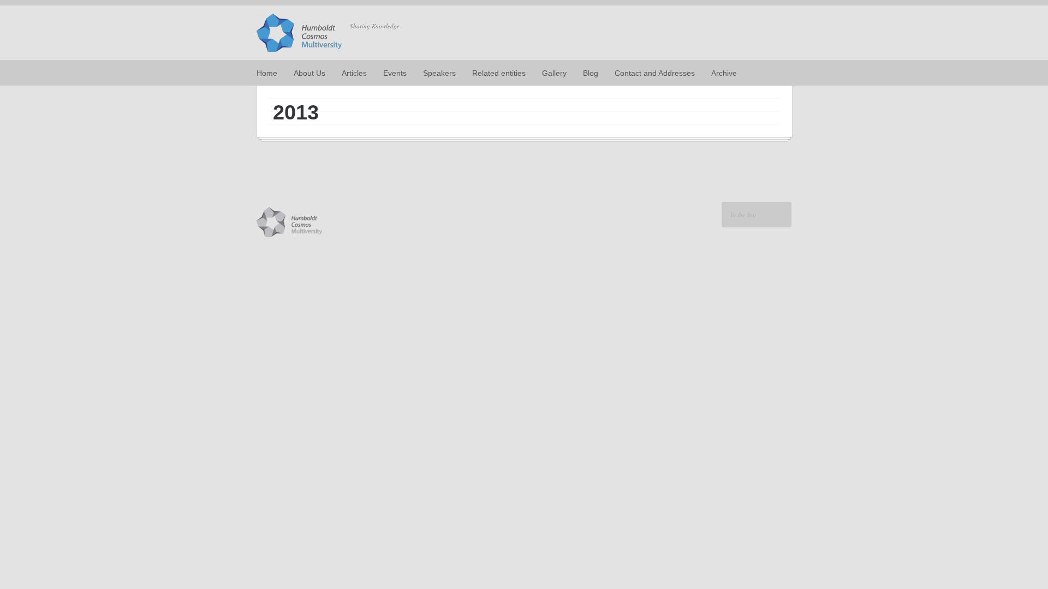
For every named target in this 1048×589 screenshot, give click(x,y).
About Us (309, 73)
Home (267, 73)
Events (395, 73)
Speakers (439, 73)
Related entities (499, 73)
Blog (590, 73)
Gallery (554, 73)
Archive (724, 73)
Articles (354, 73)
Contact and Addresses (655, 73)
